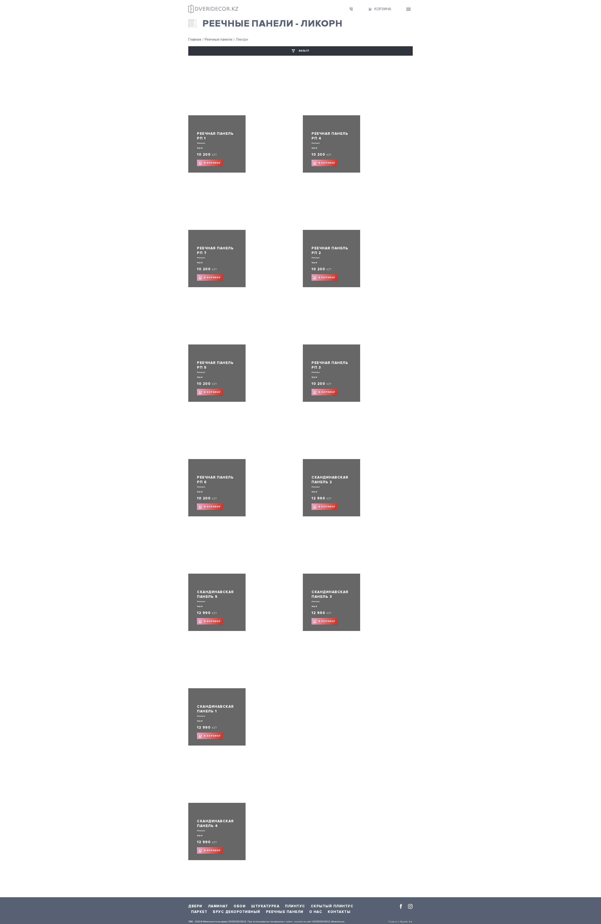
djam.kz (406, 921)
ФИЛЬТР (304, 51)
